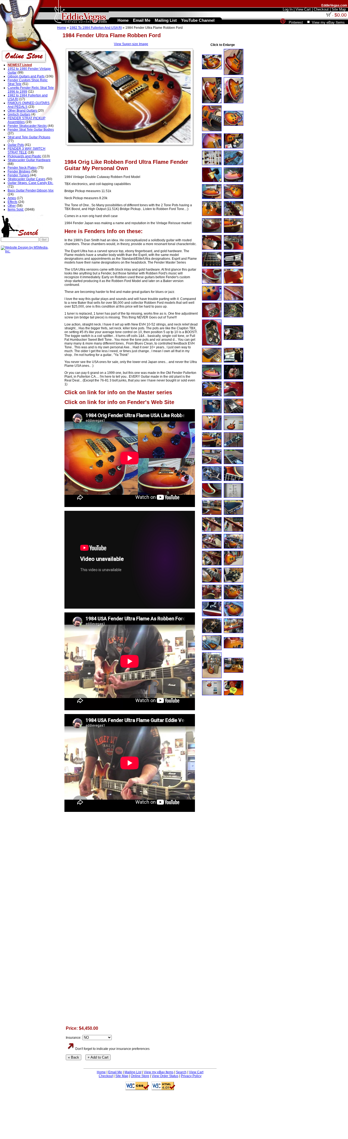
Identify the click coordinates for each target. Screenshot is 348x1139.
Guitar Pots (16, 145)
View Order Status (165, 1076)
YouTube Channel (198, 20)
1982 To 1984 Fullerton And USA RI (96, 28)
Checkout (106, 1076)
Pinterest (296, 22)
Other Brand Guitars (23, 110)
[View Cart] (328, 15)
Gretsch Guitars (19, 114)
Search (181, 1072)
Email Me (115, 1072)
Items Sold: (16, 209)
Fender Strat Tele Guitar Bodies (31, 130)
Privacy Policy (191, 1076)
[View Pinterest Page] (282, 22)
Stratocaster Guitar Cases (26, 179)
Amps (12, 198)
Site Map (121, 1076)
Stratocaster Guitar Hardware (29, 160)
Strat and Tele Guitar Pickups (29, 137)
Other (12, 206)
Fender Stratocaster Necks (27, 126)
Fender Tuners (18, 175)
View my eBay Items (158, 1072)
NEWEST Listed (20, 65)
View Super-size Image (131, 44)
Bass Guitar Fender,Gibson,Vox (31, 190)
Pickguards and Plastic (24, 156)
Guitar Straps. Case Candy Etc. (30, 183)
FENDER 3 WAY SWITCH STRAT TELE (26, 150)
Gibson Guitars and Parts (26, 76)
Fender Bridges (19, 171)
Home (61, 28)
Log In (288, 9)
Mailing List (133, 1072)
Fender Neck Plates (22, 168)
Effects (12, 202)
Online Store (140, 1076)
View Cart (196, 1072)
